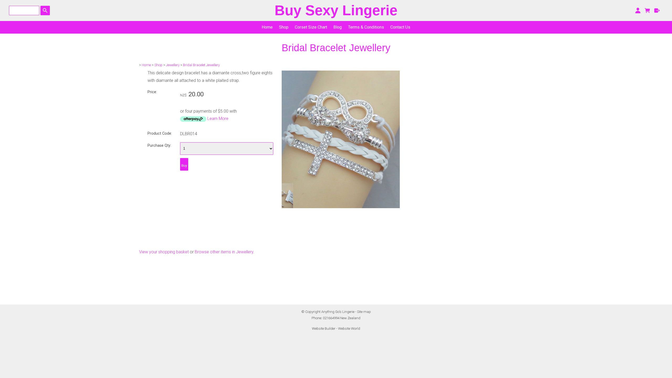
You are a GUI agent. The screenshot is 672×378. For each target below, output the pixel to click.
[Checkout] (657, 10)
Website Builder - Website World (336, 328)
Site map (364, 312)
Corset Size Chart (311, 27)
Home (267, 27)
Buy (184, 165)
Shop (283, 27)
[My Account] (638, 10)
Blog (337, 27)
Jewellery (173, 65)
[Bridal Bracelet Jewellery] (341, 238)
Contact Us (400, 27)
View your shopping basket (164, 251)
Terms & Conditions (366, 27)
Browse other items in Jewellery (224, 251)
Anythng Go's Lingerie (337, 312)
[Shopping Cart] (647, 10)
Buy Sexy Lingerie (336, 10)
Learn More (217, 118)
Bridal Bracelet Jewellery (201, 65)
